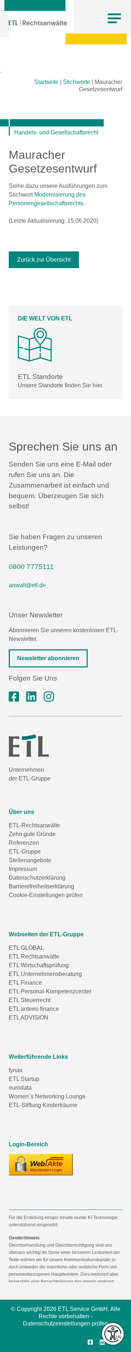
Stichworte (76, 82)
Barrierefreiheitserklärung (41, 886)
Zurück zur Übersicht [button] (44, 260)
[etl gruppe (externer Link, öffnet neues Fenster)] (31, 697)
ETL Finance (25, 983)
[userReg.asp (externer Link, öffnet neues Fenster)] (41, 1164)
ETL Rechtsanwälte (34, 956)
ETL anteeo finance (34, 1009)
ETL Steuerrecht (30, 1000)
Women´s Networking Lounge (47, 1096)
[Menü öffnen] (114, 18)
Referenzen (24, 843)
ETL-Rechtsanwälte (34, 825)
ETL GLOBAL (26, 948)
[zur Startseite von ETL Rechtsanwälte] (38, 23)
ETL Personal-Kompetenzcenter (50, 991)
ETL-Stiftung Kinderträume (43, 1105)
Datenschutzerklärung (37, 878)
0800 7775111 (31, 566)
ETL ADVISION (28, 1017)
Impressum (23, 869)
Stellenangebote (30, 860)
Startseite (46, 82)
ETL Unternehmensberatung (45, 974)
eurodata (20, 1088)
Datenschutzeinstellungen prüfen (65, 1323)
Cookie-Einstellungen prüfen (46, 895)
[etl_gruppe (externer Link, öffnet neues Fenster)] (49, 697)
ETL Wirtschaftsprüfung (39, 965)
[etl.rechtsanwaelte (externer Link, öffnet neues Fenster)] (14, 697)
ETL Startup (24, 1079)
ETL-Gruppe (25, 851)
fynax (16, 1070)
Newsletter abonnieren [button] (48, 658)
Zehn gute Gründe (32, 834)
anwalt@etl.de (27, 585)
